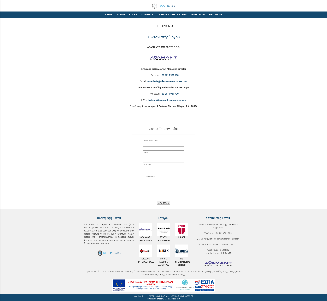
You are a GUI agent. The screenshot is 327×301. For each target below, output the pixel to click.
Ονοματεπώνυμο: (151, 141)
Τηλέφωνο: (148, 164)
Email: (147, 153)
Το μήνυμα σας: (150, 176)
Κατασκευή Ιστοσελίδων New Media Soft (163, 299)
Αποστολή (163, 203)
